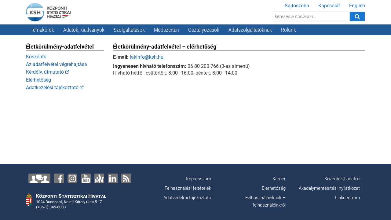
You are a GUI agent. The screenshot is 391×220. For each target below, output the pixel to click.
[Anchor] (99, 178)
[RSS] (126, 178)
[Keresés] (357, 16)
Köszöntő (36, 57)
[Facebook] (59, 178)
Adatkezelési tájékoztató (52, 87)
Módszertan (166, 30)
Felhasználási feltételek (188, 188)
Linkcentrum (347, 197)
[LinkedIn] (113, 178)
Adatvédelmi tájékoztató (187, 197)
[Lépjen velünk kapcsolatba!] (39, 178)
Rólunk (288, 30)
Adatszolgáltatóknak (250, 30)
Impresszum (198, 179)
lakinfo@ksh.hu (146, 57)
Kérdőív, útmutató (45, 72)
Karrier (279, 179)
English (357, 6)
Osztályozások (203, 30)
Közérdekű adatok (342, 179)
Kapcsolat (329, 6)
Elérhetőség (38, 80)
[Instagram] (72, 178)
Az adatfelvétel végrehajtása (56, 64)
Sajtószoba (297, 6)
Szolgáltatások (129, 30)
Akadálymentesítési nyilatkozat (329, 188)
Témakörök (42, 30)
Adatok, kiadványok (83, 30)
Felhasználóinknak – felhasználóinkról (265, 201)
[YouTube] (86, 178)
